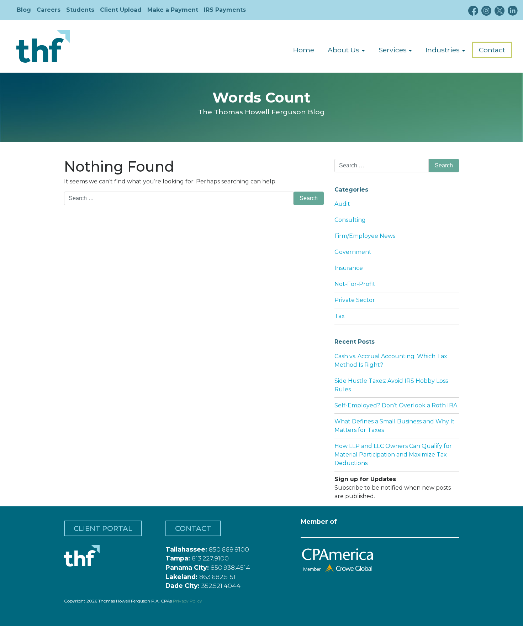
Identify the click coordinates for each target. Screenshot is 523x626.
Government (352, 252)
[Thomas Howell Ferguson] (43, 46)
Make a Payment (172, 9)
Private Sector (354, 300)
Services (393, 50)
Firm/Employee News (364, 236)
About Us (343, 50)
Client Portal (103, 528)
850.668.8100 (229, 549)
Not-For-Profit (354, 284)
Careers (48, 9)
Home (303, 50)
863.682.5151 (217, 576)
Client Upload (121, 9)
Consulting (350, 220)
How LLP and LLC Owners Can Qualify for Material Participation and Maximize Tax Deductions (393, 454)
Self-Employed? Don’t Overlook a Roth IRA (395, 405)
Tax (339, 316)
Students (80, 9)
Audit (342, 203)
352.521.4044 (221, 585)
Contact (492, 50)
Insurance (348, 268)
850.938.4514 (230, 567)
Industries (443, 50)
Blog (24, 9)
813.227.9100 (210, 558)
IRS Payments (225, 9)
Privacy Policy (187, 601)
